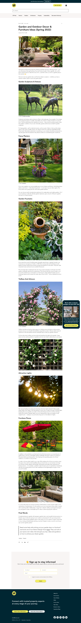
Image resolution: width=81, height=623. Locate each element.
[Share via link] (27, 542)
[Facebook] (55, 617)
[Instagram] (57, 617)
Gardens (26, 15)
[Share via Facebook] (19, 542)
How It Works (56, 597)
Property (39, 15)
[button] (47, 1)
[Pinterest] (60, 617)
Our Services (56, 595)
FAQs (55, 600)
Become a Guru (57, 606)
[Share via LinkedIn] (24, 542)
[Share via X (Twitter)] (22, 542)
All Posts (14, 15)
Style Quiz (56, 604)
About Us (56, 593)
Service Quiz (56, 602)
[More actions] (61, 23)
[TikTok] (63, 617)
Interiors (20, 15)
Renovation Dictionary (56, 15)
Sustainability (46, 15)
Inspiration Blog (57, 609)
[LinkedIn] (66, 617)
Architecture (33, 15)
